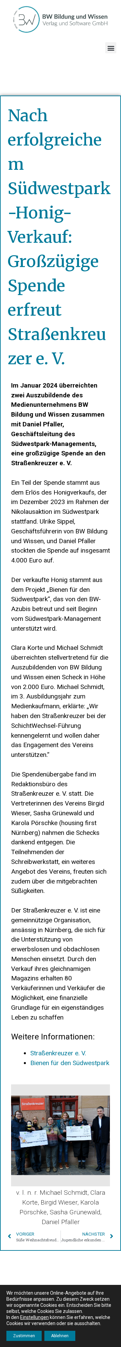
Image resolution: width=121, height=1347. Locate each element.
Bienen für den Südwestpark (69, 1063)
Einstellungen (34, 1317)
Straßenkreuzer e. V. (58, 1053)
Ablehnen (60, 1335)
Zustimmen (24, 1335)
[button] (110, 47)
